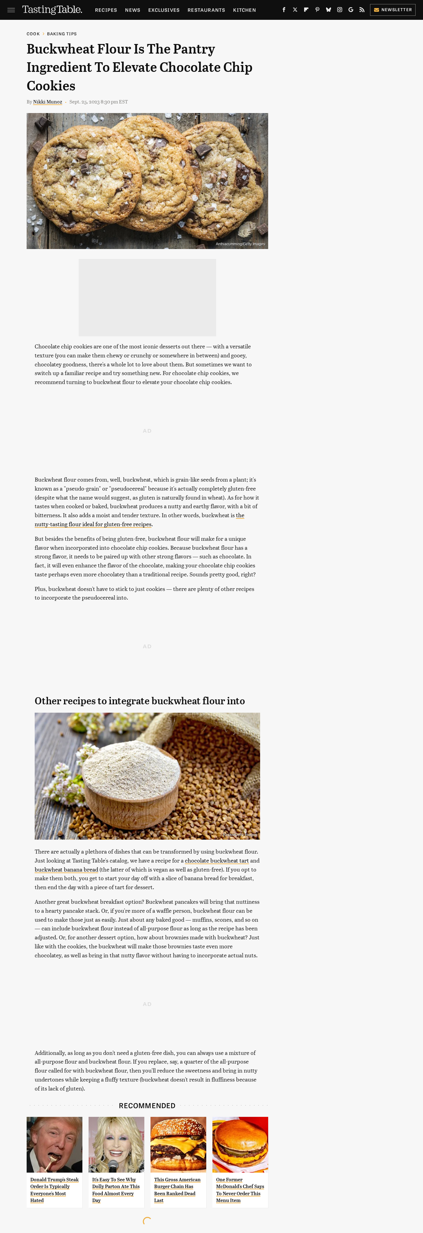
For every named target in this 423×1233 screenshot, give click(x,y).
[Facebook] (284, 11)
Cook (33, 34)
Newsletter (397, 9)
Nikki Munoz (47, 101)
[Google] (351, 11)
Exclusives (164, 9)
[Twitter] (295, 11)
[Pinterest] (317, 11)
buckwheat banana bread (66, 869)
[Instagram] (340, 11)
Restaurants (206, 9)
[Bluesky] (328, 11)
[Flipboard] (306, 11)
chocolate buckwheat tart (217, 860)
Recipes (106, 9)
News (132, 9)
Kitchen (244, 9)
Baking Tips (62, 34)
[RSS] (362, 11)
